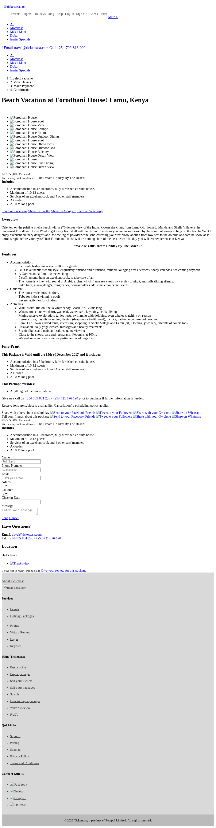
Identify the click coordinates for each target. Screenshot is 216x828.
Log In (69, 14)
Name (6, 457)
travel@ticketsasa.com (27, 534)
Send (5, 518)
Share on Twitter (39, 211)
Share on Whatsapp (90, 211)
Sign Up (81, 14)
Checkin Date (11, 497)
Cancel (14, 518)
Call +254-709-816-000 (67, 48)
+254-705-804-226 (37, 398)
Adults (6, 482)
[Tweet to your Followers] (114, 412)
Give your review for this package (63, 570)
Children (7, 490)
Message (7, 506)
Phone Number (12, 465)
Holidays (40, 14)
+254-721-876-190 (65, 398)
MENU (113, 17)
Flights (26, 14)
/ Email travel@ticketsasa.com (25, 48)
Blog (51, 14)
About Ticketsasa (13, 581)
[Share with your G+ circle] (152, 412)
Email (5, 474)
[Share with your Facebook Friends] (72, 412)
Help (59, 14)
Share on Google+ (63, 211)
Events (15, 14)
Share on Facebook (14, 211)
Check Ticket (98, 14)
